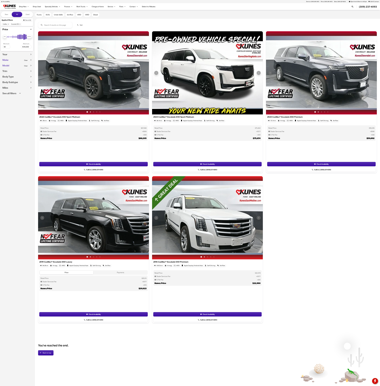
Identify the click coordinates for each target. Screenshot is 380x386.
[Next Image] (145, 73)
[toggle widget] (375, 381)
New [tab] (6, 14)
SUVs (48, 15)
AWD (87, 15)
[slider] (5, 36)
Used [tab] (27, 14)
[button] (46, 72)
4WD (79, 15)
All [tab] (17, 14)
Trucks (39, 15)
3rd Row (70, 15)
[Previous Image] (42, 73)
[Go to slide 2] (90, 112)
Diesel (95, 15)
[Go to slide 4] (97, 112)
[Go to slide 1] (87, 112)
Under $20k (58, 15)
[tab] (66, 272)
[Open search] (352, 6)
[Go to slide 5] (100, 112)
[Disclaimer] (41, 131)
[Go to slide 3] (93, 112)
